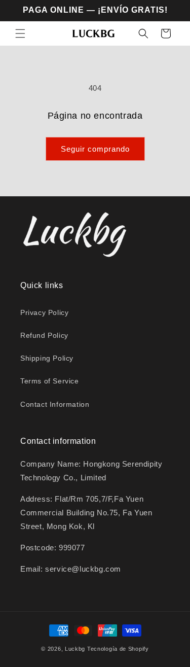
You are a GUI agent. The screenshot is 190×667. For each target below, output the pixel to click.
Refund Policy (44, 335)
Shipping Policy (46, 358)
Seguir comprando (95, 149)
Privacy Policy (44, 312)
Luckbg (75, 649)
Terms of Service (49, 381)
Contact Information (54, 404)
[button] (20, 33)
